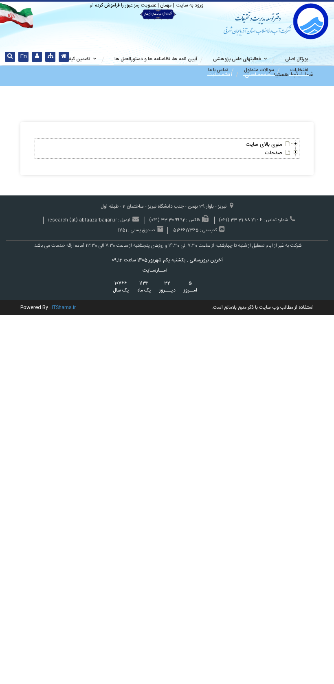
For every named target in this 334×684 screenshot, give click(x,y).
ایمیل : (124, 220)
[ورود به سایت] (37, 57)
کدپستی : (208, 230)
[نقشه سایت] (50, 57)
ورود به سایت (189, 5)
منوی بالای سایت (264, 144)
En (23, 56)
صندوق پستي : (141, 230)
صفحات (273, 153)
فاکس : (193, 220)
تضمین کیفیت (76, 59)
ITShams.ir (64, 307)
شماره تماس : (276, 220)
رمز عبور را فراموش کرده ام (115, 5)
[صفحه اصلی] (64, 57)
